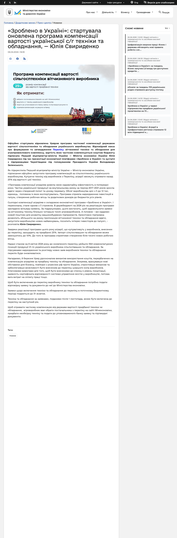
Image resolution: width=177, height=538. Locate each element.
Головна (8, 23)
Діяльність (108, 12)
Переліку (58, 149)
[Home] (28, 12)
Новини (12, 336)
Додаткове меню (25, 23)
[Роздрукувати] (10, 58)
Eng (136, 2)
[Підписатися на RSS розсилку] (24, 58)
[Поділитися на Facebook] (17, 58)
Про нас (90, 12)
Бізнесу (125, 12)
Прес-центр (44, 23)
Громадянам (143, 12)
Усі (166, 28)
